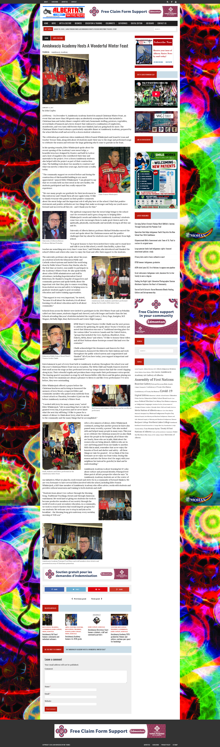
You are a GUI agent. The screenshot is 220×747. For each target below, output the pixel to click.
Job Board (150, 23)
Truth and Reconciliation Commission (162, 432)
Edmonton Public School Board (155, 398)
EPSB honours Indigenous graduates (147, 262)
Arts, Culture (70, 627)
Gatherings (122, 23)
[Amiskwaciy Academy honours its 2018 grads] (71, 624)
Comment (49, 668)
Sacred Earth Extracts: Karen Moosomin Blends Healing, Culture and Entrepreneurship (154, 291)
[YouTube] (176, 1)
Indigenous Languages (144, 404)
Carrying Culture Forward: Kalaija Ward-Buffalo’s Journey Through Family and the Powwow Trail (154, 225)
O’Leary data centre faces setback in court (150, 257)
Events (68, 631)
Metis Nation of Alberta (146, 410)
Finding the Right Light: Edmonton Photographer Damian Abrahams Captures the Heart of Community (155, 283)
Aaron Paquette (139, 369)
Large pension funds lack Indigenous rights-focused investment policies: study (153, 250)
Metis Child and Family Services (166, 407)
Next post (95, 598)
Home (46, 23)
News (54, 23)
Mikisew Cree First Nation (165, 410)
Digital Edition (136, 23)
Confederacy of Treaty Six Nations (147, 391)
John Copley (57, 629)
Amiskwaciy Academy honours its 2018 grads (73, 637)
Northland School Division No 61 (144, 425)
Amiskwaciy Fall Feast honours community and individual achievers (50, 637)
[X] (167, 1)
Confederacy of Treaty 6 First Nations (158, 387)
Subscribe (55, 2)
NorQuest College (141, 422)
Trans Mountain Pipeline (152, 429)
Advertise (65, 2)
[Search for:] (156, 351)
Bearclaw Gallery (143, 383)
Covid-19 (166, 391)
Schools (50, 631)
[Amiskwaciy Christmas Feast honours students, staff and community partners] (96, 624)
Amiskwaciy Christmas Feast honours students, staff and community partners (98, 632)
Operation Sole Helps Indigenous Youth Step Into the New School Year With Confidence (155, 233)
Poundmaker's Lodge (170, 425)
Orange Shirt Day (159, 425)
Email (47, 693)
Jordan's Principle (151, 407)
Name (47, 686)
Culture (80, 627)
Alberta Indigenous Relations (166, 369)
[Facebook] (171, 1)
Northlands (173, 422)
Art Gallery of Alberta (153, 375)
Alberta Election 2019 (150, 369)
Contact (74, 2)
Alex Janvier (155, 372)
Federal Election (146, 401)
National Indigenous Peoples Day (162, 413)
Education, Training (50, 627)
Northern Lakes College (159, 422)
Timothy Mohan (139, 428)
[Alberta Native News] (63, 12)
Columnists (110, 23)
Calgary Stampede (140, 387)
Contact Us (161, 23)
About (46, 2)
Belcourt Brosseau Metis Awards (162, 384)
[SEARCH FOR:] (165, 28)
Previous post (80, 598)
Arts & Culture (65, 23)
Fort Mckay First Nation (161, 401)
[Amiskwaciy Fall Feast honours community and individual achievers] (47, 624)
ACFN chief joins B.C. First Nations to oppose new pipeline (155, 267)
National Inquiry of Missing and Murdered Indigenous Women (157, 419)
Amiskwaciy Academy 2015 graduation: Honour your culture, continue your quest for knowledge (121, 638)
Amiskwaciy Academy (59, 52)
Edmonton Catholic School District (159, 395)
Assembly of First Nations (154, 379)
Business (78, 23)
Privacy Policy (165, 745)
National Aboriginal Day (142, 413)
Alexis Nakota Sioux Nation (143, 372)
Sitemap (175, 745)
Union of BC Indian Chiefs (156, 435)
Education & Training (93, 23)
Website (48, 701)
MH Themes (67, 745)
